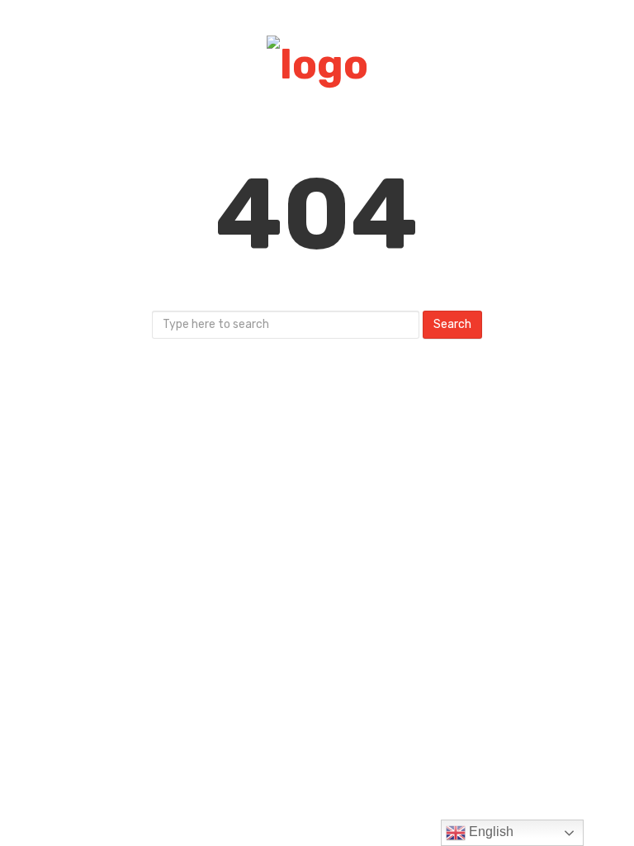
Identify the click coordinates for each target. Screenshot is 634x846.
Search (452, 324)
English (489, 832)
